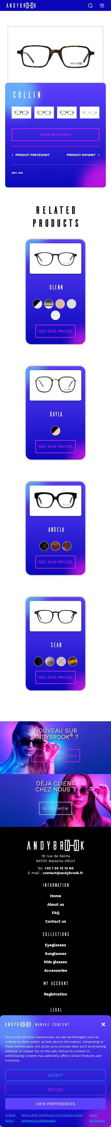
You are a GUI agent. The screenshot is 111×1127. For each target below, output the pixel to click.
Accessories (55, 970)
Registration (55, 994)
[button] (103, 1024)
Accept (55, 1075)
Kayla (55, 414)
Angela (55, 529)
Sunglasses (55, 953)
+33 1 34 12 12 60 (59, 868)
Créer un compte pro (55, 755)
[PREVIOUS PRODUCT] (31, 155)
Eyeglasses (55, 945)
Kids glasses (55, 962)
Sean (55, 644)
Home (55, 896)
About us (55, 904)
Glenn (55, 287)
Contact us (55, 921)
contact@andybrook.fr (63, 873)
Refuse (55, 1089)
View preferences (55, 1104)
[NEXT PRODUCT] (83, 155)
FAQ (55, 912)
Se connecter (55, 808)
